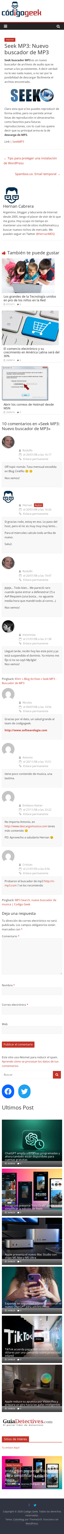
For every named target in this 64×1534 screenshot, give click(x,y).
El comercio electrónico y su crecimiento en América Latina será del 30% (32, 352)
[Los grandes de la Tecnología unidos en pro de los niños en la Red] (28, 260)
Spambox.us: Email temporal (37, 174)
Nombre (8, 985)
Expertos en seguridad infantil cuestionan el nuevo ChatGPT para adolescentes (33, 1305)
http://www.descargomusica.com (26, 826)
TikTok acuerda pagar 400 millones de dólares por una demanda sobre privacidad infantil (33, 1352)
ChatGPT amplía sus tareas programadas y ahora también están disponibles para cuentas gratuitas (32, 1156)
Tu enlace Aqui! (11, 1447)
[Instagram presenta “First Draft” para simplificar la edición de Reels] (32, 1170)
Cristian (27, 864)
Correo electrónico (15, 1005)
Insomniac (29, 635)
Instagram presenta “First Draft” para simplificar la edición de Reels (29, 1207)
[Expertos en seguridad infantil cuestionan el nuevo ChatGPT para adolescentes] (32, 1268)
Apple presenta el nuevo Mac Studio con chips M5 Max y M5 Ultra (31, 1256)
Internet (10, 39)
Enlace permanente (35, 459)
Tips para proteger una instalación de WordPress (30, 160)
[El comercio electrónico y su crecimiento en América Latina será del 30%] (30, 313)
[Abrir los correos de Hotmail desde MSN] (25, 368)
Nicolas (27, 702)
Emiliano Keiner (33, 805)
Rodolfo (28, 450)
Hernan (27, 505)
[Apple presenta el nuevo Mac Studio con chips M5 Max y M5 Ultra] (32, 1219)
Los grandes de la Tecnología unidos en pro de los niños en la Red (30, 298)
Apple (13, 1465)
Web (5, 1024)
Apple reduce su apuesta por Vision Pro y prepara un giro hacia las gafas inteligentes (32, 1403)
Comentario (10, 936)
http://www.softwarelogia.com (26, 730)
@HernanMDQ (45, 234)
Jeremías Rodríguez (34, 1483)
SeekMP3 (18, 141)
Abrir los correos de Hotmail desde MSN (29, 406)
